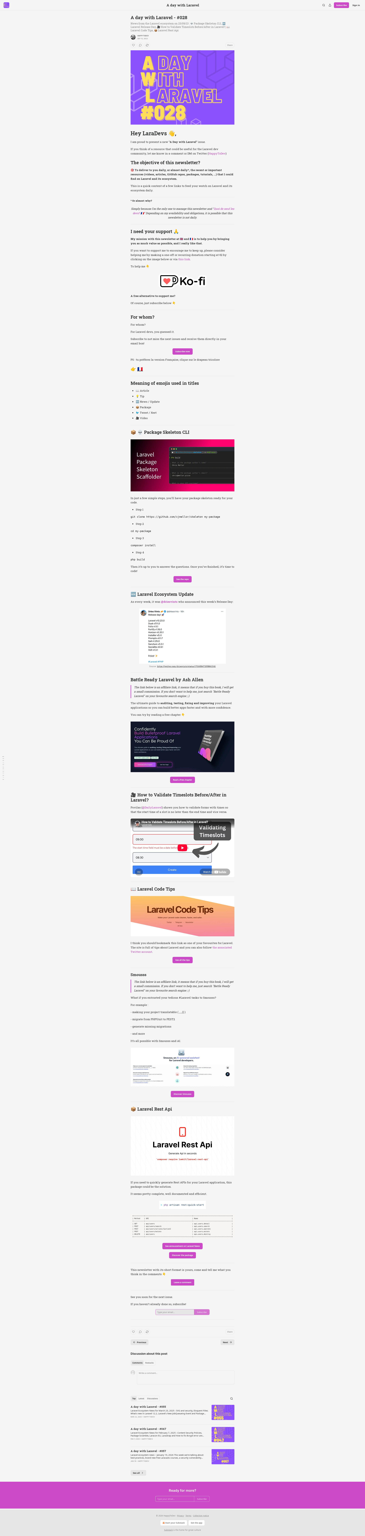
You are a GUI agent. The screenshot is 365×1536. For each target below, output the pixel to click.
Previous (141, 1342)
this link (184, 259)
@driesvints (169, 601)
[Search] (324, 5)
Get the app (196, 1522)
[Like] (133, 45)
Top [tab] (134, 1398)
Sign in (356, 5)
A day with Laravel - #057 (148, 1451)
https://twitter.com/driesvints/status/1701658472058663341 (186, 666)
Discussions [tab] (152, 1398)
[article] (182, 1413)
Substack (168, 1530)
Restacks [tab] (149, 1363)
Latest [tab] (141, 1398)
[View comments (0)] (140, 45)
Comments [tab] (137, 1363)
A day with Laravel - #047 (148, 1429)
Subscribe (341, 5)
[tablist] (143, 1363)
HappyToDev (143, 36)
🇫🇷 (140, 369)
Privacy (180, 1515)
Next (225, 1342)
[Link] (126, 133)
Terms (188, 1515)
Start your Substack (175, 1522)
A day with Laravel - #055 (148, 1406)
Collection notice (201, 1515)
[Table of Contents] (3, 768)
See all (136, 1472)
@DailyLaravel (152, 807)
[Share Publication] (330, 5)
